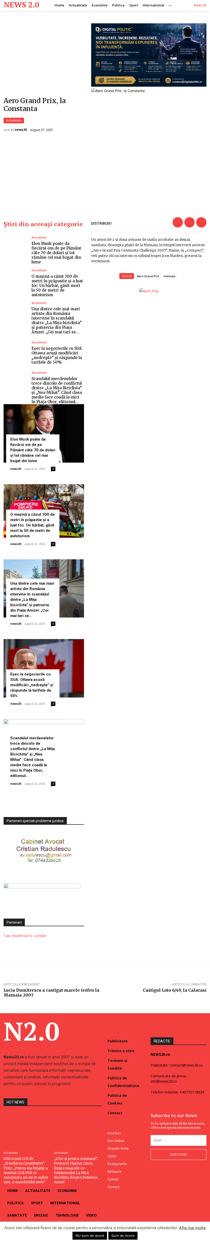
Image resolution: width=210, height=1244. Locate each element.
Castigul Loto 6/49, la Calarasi (174, 990)
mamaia (169, 276)
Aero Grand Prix (148, 276)
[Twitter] (189, 222)
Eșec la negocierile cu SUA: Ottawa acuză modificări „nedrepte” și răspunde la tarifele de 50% (57, 355)
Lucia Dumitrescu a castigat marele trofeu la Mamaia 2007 (51, 993)
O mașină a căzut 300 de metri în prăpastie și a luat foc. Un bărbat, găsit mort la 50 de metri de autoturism (57, 285)
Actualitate (14, 120)
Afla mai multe (192, 1227)
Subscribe (178, 1154)
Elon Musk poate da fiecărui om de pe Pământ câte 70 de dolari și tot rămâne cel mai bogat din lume (56, 252)
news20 (21, 129)
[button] (200, 5)
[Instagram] (162, 1170)
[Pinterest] (201, 222)
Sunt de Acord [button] (122, 1235)
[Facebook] (178, 222)
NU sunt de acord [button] (90, 1235)
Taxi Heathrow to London (25, 935)
